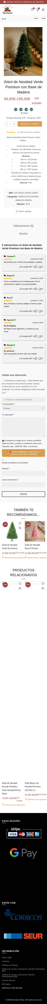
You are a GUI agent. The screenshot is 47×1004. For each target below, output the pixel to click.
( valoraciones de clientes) (28, 132)
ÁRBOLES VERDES (23, 200)
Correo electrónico (10, 480)
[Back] (4, 18)
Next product (43, 18)
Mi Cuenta (6, 984)
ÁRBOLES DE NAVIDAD (28, 196)
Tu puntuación (8, 404)
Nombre (6, 468)
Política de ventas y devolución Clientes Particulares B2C (23, 970)
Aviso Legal (6, 957)
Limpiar (25, 113)
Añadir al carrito (29, 124)
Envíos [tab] (23, 233)
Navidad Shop (18, 1000)
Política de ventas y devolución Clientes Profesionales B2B (18, 976)
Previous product (36, 18)
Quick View (20, 528)
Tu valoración (8, 414)
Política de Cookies (10, 965)
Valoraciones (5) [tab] (23, 225)
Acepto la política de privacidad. (15, 463)
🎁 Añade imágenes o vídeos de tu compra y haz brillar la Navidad (24, 453)
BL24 (28, 204)
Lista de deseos (8, 980)
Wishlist (33, 8)
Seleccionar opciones (15, 558)
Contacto (5, 961)
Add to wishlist (25, 211)
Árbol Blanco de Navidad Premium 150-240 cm (33, 786)
